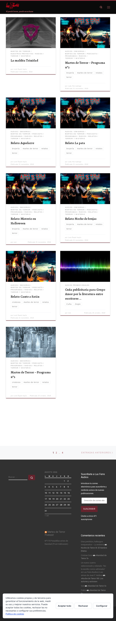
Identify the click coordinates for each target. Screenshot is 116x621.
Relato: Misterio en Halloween (23, 221)
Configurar (101, 606)
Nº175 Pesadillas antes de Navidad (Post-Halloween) (56, 542)
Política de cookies (15, 614)
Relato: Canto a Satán (25, 296)
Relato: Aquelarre (22, 143)
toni (15, 242)
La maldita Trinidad (24, 60)
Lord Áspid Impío (20, 69)
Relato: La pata (75, 143)
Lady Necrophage (74, 86)
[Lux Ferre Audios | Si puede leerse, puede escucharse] (12, 5)
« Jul (47, 515)
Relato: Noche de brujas (81, 219)
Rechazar (83, 606)
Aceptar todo (64, 606)
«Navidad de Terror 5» (96, 586)
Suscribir (89, 509)
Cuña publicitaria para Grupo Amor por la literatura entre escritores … (85, 294)
